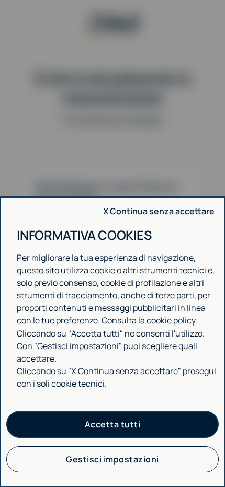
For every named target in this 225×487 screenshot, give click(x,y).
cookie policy (171, 320)
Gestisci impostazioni (112, 459)
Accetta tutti (113, 424)
